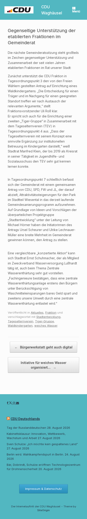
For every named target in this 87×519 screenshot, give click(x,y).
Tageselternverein (20, 321)
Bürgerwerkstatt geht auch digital (43, 347)
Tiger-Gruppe (44, 321)
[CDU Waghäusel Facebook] (8, 403)
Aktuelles (37, 312)
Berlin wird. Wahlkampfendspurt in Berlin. (35, 454)
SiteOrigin (43, 510)
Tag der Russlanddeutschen (26, 427)
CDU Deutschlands (25, 419)
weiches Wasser (45, 325)
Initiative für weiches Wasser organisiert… (43, 365)
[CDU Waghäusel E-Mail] (17, 403)
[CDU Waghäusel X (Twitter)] (11, 403)
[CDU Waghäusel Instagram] (14, 403)
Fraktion (50, 312)
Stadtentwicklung (48, 317)
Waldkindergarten (20, 325)
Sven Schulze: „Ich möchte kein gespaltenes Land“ (42, 444)
